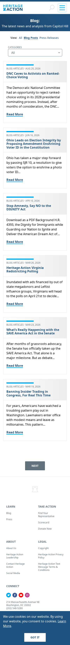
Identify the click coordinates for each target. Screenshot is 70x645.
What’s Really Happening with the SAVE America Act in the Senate (32, 331)
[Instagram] (27, 595)
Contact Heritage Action (15, 565)
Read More (14, 114)
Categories (15, 47)
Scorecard (43, 522)
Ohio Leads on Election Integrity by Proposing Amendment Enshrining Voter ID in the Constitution (33, 144)
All (20, 38)
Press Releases (49, 38)
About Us (11, 548)
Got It (35, 637)
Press (9, 519)
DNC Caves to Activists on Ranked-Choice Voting (33, 75)
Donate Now (45, 528)
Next (35, 466)
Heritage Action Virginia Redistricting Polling (25, 269)
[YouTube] (21, 595)
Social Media (13, 573)
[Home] (13, 7)
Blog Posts (31, 38)
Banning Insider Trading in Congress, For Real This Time (28, 393)
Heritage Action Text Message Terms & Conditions (49, 567)
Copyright (43, 548)
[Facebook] (14, 595)
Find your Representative (46, 514)
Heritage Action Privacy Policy (50, 556)
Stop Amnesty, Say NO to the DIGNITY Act (28, 207)
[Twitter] (8, 595)
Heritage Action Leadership (14, 556)
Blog (8, 513)
